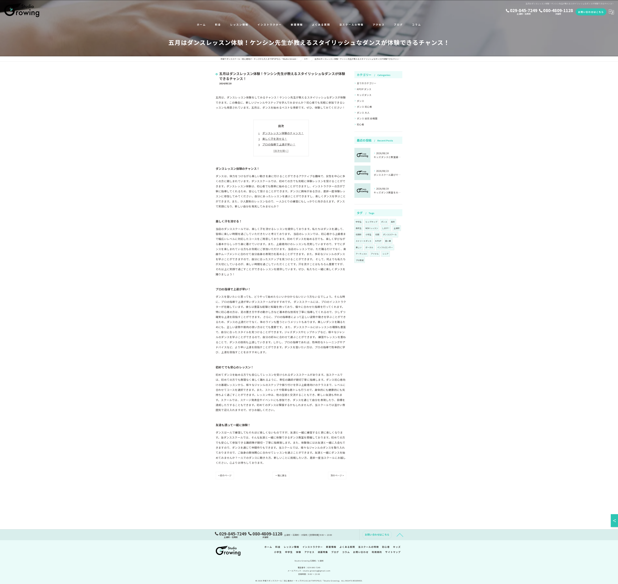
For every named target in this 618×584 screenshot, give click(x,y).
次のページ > (337, 475)
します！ (386, 228)
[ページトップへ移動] (400, 535)
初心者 (360, 124)
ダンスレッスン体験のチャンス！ (283, 133)
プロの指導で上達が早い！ (278, 144)
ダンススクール (390, 234)
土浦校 (397, 228)
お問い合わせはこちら (591, 12)
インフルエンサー (385, 247)
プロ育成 (360, 260)
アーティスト (361, 253)
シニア (386, 253)
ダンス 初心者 (364, 106)
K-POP (378, 240)
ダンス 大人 (363, 112)
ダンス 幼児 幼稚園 (367, 118)
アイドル (375, 253)
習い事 (388, 240)
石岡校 (359, 234)
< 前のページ (224, 475)
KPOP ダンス (364, 89)
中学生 (359, 221)
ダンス (360, 101)
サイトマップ (393, 552)
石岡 (377, 234)
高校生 (359, 228)
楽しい (359, 247)
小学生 (368, 234)
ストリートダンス (363, 240)
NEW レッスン (371, 228)
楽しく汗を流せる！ (274, 139)
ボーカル (369, 247)
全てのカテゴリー (366, 83)
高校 (393, 221)
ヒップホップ (371, 221)
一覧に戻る (281, 475)
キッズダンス (364, 95)
